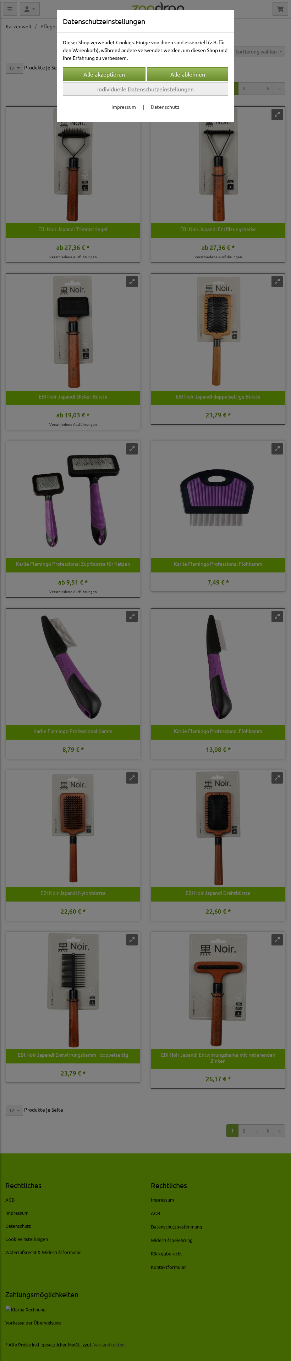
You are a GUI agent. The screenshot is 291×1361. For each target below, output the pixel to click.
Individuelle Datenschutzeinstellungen (145, 88)
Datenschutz (165, 106)
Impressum (123, 106)
